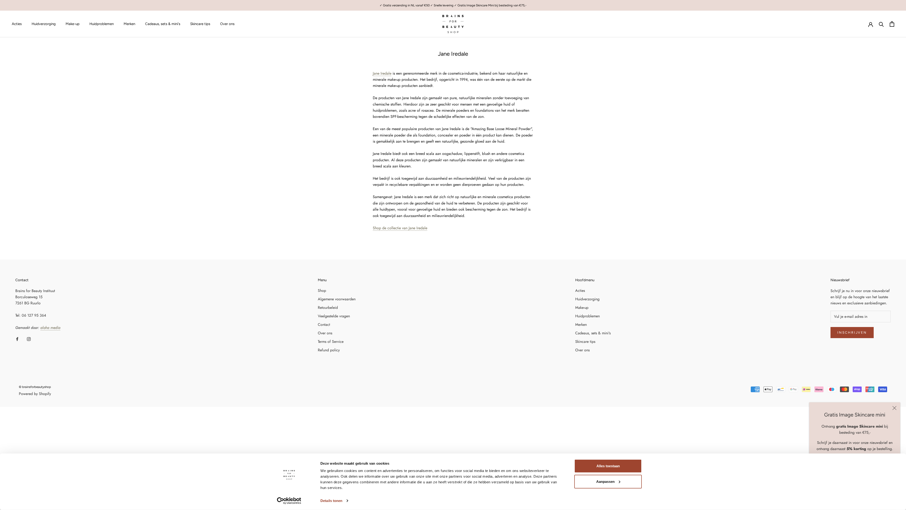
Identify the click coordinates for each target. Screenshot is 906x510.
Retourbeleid (328, 307)
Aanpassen (605, 481)
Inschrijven (852, 333)
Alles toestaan (608, 466)
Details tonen (331, 501)
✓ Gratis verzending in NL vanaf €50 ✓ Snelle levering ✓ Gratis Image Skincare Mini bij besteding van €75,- (453, 5)
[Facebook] (17, 339)
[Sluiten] (894, 408)
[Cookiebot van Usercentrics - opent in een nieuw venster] (289, 500)
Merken (129, 24)
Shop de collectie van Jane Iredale (400, 228)
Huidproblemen (101, 24)
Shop (322, 290)
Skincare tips (200, 24)
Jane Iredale (382, 73)
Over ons (227, 24)
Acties (17, 24)
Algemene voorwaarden (337, 299)
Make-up (73, 24)
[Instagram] (29, 339)
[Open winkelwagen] (892, 24)
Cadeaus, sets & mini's (162, 24)
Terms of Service (331, 341)
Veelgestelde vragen (334, 316)
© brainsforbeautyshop (35, 387)
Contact (324, 324)
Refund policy (329, 350)
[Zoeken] (881, 23)
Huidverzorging (44, 24)
